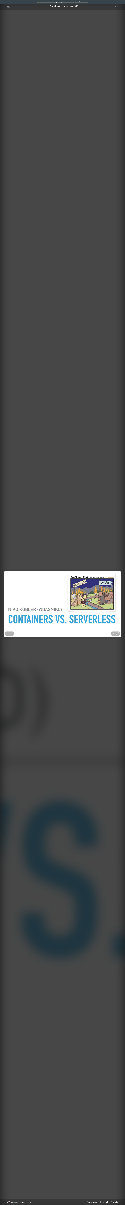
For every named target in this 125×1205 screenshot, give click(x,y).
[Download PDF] (116, 1202)
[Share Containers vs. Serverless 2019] (107, 1202)
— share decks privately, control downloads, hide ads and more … (62, 2)
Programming (93, 1202)
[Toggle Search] (115, 6)
